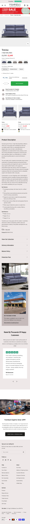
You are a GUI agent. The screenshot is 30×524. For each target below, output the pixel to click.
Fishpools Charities (20, 475)
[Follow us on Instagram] (5, 460)
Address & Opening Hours (22, 470)
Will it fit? (7, 229)
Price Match (4, 501)
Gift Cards (4, 503)
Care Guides (4, 480)
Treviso (3, 122)
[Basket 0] (27, 5)
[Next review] (16, 381)
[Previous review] (13, 381)
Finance (3, 490)
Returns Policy (5, 475)
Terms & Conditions (17, 512)
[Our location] (24, 5)
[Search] (5, 5)
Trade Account (5, 498)
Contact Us (4, 467)
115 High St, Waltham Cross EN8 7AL (14, 508)
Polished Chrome (13, 69)
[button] (28, 43)
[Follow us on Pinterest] (8, 460)
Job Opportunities (20, 478)
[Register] (23, 452)
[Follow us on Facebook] (3, 460)
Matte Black (5, 69)
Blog (3, 483)
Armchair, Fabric (5, 124)
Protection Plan (5, 495)
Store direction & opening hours (11, 322)
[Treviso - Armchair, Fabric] (9, 112)
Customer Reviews (20, 472)
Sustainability (19, 480)
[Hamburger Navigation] (2, 5)
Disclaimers (14, 513)
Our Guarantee (5, 478)
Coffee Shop (19, 483)
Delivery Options (5, 472)
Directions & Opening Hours (15, 434)
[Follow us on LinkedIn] (10, 460)
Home (1, 15)
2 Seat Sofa (6, 15)
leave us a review (13, 343)
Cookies (7, 513)
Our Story (18, 467)
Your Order (4, 470)
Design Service (5, 493)
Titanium (21, 69)
